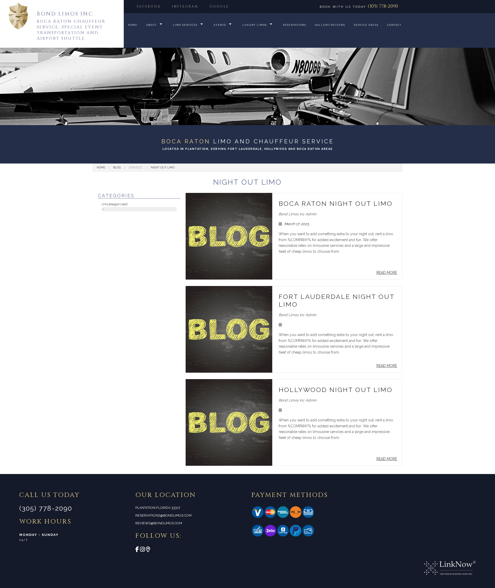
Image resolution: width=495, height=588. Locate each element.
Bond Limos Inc (65, 13)
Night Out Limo (163, 167)
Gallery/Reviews (330, 25)
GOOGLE (219, 6)
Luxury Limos (254, 25)
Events (220, 25)
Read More (386, 273)
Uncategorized (115, 205)
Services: (136, 167)
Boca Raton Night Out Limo (336, 203)
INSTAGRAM (185, 6)
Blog (117, 167)
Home (132, 25)
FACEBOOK (149, 6)
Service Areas (366, 25)
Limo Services (185, 25)
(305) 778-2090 (383, 6)
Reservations (294, 25)
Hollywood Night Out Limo (336, 390)
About (151, 25)
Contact (394, 25)
